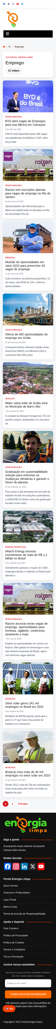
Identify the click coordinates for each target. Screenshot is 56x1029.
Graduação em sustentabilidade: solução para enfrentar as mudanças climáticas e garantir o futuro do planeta (27, 477)
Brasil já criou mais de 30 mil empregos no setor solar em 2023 (27, 773)
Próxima (23, 804)
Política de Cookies (13, 942)
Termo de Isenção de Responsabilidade (24, 913)
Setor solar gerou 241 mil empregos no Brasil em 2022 (24, 705)
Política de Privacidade (15, 935)
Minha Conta (10, 907)
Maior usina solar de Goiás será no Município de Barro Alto (26, 404)
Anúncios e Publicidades (16, 892)
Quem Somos (10, 885)
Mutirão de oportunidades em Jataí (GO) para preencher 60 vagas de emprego (25, 265)
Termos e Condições (14, 949)
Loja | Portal (9, 899)
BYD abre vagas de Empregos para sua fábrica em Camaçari (25, 122)
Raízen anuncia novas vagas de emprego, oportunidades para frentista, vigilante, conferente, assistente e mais (26, 629)
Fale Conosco (10, 928)
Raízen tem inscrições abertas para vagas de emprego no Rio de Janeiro (27, 193)
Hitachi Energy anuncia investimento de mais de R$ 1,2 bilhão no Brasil (26, 555)
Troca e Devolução (13, 956)
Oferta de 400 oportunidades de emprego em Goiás (26, 336)
